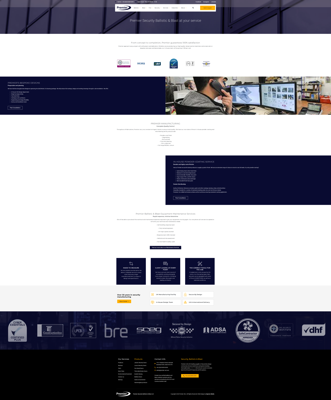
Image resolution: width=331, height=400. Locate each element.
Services (165, 8)
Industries (175, 8)
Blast (143, 8)
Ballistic (136, 8)
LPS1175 (192, 368)
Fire (150, 8)
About (183, 8)
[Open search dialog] (193, 8)
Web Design (201, 394)
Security (157, 8)
